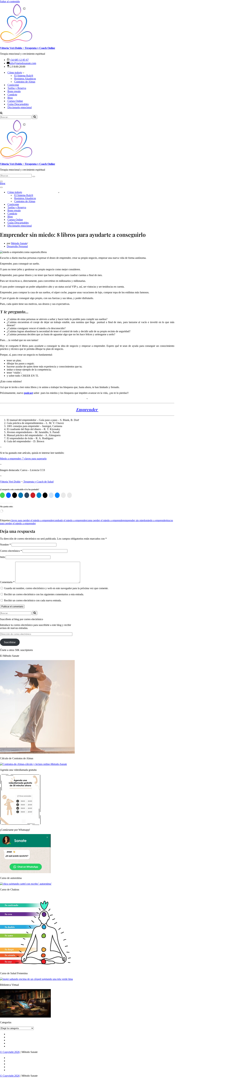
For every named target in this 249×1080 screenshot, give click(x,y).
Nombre (5, 544)
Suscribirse (10, 642)
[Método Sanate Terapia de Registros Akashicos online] (124, 23)
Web (2, 557)
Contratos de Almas (24, 81)
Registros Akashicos (25, 78)
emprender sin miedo (135, 520)
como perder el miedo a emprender (105, 520)
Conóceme (13, 84)
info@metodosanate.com (22, 63)
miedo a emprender (156, 520)
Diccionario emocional (19, 107)
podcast (28, 392)
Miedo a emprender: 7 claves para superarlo (23, 458)
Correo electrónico (11, 550)
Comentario (7, 582)
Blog (10, 97)
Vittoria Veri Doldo (10, 481)
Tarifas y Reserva (16, 88)
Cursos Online (15, 101)
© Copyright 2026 (10, 1052)
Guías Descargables (18, 104)
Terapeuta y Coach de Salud (38, 481)
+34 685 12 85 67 (19, 59)
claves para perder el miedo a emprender (32, 520)
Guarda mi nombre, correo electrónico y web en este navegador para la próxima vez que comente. (56, 588)
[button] (23, 72)
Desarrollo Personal (17, 246)
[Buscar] (1, 113)
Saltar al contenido (10, 1)
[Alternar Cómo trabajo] (58, 192)
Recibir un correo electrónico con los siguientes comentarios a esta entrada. (44, 594)
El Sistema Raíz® (23, 75)
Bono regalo (14, 91)
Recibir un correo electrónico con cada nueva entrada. (32, 600)
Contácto (12, 94)
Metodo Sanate (19, 243)
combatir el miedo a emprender (70, 520)
